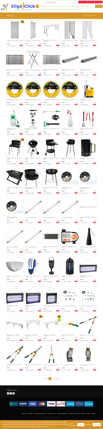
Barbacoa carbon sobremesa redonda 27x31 (31, 188)
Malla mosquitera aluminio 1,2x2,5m (86, 70)
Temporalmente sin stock (88, 284)
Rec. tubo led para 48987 (30, 217)
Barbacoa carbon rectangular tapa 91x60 (14, 159)
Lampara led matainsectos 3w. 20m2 (68, 277)
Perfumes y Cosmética (75, 6)
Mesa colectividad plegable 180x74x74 (31, 335)
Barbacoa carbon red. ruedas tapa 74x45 (32, 159)
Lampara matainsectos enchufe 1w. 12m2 (33, 277)
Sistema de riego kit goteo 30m (69, 305)
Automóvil (51, 9)
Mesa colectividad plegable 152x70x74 (49, 41)
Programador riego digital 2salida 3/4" (69, 247)
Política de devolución (62, 413)
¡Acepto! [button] (80, 424)
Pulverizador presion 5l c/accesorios (12, 129)
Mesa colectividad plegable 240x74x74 (49, 335)
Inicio (37, 6)
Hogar (68, 6)
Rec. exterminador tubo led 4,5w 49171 (87, 218)
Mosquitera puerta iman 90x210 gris (70, 40)
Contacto (23, 413)
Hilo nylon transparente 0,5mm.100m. (85, 188)
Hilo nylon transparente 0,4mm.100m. (67, 188)
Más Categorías (67, 9)
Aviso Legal (30, 413)
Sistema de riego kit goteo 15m (87, 305)
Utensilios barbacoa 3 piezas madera (86, 129)
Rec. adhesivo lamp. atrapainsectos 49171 (51, 247)
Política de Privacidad (74, 413)
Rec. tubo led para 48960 (67, 217)
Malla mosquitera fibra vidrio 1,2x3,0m (68, 70)
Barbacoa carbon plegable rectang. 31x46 (14, 188)
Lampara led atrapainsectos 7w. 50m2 (14, 277)
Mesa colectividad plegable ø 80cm (33, 70)
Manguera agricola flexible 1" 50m (14, 99)
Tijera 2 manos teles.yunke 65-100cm (87, 335)
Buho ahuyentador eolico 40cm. (87, 364)
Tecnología (45, 9)
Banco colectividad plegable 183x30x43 (13, 335)
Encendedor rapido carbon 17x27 (87, 158)
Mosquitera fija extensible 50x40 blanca (51, 70)
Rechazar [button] (88, 424)
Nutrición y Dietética (75, 9)
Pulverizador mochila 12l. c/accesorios (85, 100)
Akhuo (8, 43)
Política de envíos (51, 413)
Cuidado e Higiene (85, 6)
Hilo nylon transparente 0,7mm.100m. (12, 218)
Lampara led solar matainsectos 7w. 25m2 (51, 277)
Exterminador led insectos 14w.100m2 (13, 306)
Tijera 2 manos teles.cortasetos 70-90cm (33, 365)
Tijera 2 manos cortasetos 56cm (51, 364)
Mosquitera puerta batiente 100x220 (15, 40)
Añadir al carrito (15, 49)
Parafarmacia (39, 9)
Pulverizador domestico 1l (68, 129)
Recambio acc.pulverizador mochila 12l (31, 129)
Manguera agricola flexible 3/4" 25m (70, 99)
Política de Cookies (85, 413)
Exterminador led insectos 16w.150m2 (86, 277)
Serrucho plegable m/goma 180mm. (68, 335)
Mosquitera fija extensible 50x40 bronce (14, 70)
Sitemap (94, 413)
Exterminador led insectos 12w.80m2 (31, 306)
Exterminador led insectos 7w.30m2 (51, 305)
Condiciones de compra (40, 413)
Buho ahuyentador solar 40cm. (69, 364)
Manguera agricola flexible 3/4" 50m (51, 99)
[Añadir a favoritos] (22, 44)
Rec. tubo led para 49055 (49, 217)
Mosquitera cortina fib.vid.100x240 (32, 40)
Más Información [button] (73, 424)
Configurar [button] (97, 424)
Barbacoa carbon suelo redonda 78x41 (69, 159)
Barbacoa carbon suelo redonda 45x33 (51, 188)
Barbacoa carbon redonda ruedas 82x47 (51, 159)
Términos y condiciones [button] (42, 426)
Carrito (99, 6)
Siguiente (57, 378)
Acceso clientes (83, 2)
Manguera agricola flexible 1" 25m (32, 99)
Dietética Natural (58, 9)
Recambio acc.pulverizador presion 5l (51, 129)
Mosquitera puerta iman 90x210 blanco (87, 41)
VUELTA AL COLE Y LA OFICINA (54, 6)
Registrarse (91, 2)
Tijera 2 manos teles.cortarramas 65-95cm (14, 365)
